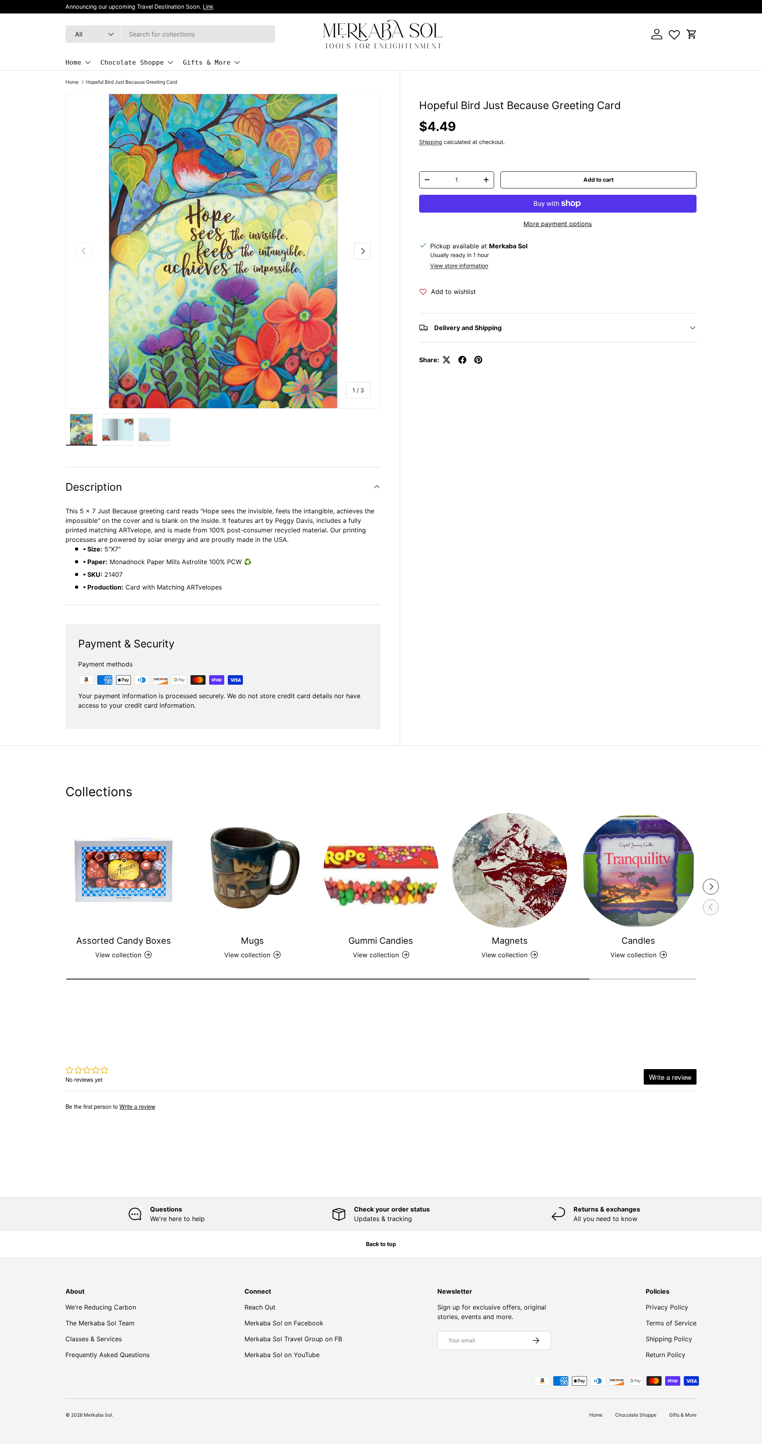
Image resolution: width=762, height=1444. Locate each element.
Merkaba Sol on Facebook (283, 1323)
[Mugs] (252, 870)
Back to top (381, 1243)
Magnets (510, 940)
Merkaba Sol (98, 1415)
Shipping (430, 141)
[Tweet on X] (446, 360)
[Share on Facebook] (462, 360)
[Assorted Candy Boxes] (123, 870)
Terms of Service (671, 1323)
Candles (638, 940)
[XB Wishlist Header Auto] (674, 33)
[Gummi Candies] (381, 870)
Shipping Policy (669, 1339)
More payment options (557, 224)
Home (73, 62)
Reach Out (259, 1307)
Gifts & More (207, 62)
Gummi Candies (380, 940)
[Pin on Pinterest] (478, 360)
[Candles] (638, 870)
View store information (459, 265)
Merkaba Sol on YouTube (281, 1355)
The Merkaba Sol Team (100, 1323)
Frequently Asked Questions (107, 1355)
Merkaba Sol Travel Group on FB (293, 1339)
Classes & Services (93, 1339)
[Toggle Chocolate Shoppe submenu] (170, 62)
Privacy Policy (667, 1307)
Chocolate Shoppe (132, 62)
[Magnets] (509, 870)
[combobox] (170, 34)
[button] (691, 34)
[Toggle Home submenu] (87, 62)
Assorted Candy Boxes (123, 940)
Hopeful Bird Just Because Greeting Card (131, 82)
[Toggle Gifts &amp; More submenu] (237, 62)
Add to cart (598, 179)
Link (208, 6)
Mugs (252, 940)
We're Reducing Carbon (100, 1307)
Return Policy (665, 1355)
